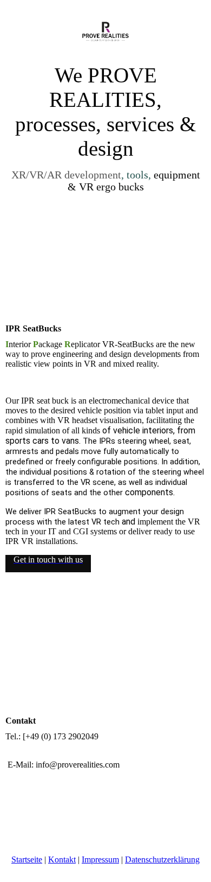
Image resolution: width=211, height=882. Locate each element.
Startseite (26, 859)
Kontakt (62, 859)
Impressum (100, 859)
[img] (106, 31)
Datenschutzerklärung (162, 859)
